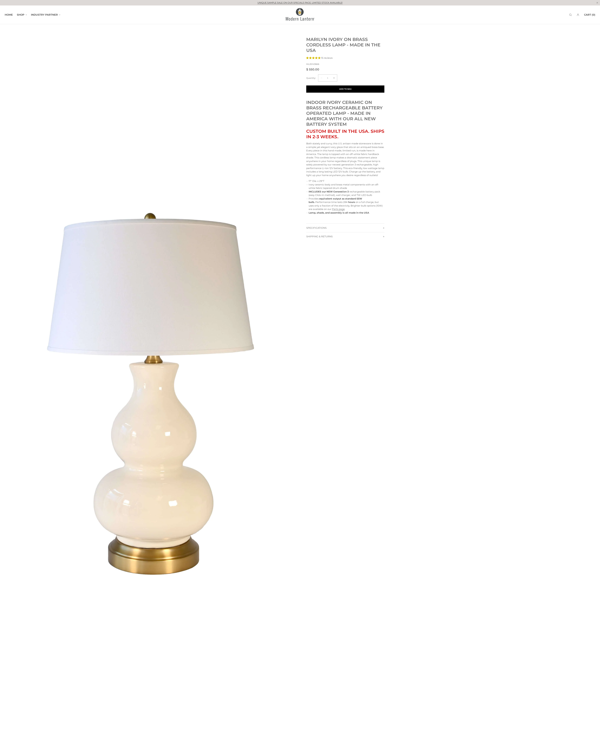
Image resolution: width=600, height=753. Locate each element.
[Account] (578, 14)
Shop (20, 14)
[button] (570, 14)
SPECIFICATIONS (316, 227)
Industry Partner (44, 14)
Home (9, 14)
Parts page (338, 209)
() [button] (589, 14)
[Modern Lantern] (300, 14)
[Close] (597, 2)
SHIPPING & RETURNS (319, 236)
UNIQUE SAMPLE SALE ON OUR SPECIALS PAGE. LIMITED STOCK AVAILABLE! (300, 2)
